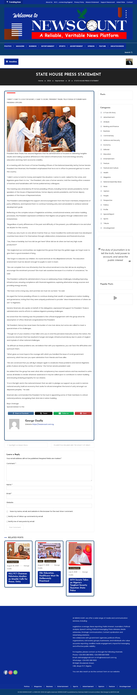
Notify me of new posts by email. (21, 521)
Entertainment (47, 46)
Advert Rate (121, 2)
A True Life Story (109, 113)
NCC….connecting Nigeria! (63, 2)
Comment (11, 463)
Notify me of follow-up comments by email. (25, 516)
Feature (102, 46)
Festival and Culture (110, 168)
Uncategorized (117, 46)
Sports (62, 46)
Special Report (108, 214)
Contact (130, 2)
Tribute (106, 223)
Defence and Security (111, 140)
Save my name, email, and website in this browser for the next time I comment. (41, 511)
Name (10, 484)
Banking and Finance (111, 126)
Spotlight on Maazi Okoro (18, 445)
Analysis (106, 122)
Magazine (20, 46)
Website (10, 502)
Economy (107, 145)
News (40, 561)
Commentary (108, 136)
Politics (7, 46)
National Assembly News (112, 182)
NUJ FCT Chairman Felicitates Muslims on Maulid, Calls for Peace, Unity (17, 578)
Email (9, 493)
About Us (49, 2)
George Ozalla (34, 421)
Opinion (91, 46)
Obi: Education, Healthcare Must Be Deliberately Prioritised (49, 577)
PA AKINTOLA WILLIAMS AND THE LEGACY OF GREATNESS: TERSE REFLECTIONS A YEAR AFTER (74, 445)
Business (32, 46)
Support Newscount (108, 2)
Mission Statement (92, 2)
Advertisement (76, 46)
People (106, 196)
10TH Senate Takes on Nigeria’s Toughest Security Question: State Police (79, 585)
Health (105, 173)
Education (107, 154)
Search (127, 52)
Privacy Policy (79, 2)
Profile (105, 209)
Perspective (107, 200)
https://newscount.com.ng (43, 424)
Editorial (106, 149)
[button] (115, 298)
